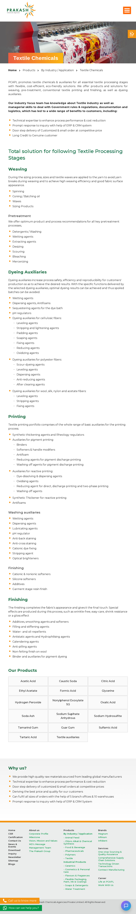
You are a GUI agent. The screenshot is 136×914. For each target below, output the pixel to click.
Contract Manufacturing (111, 870)
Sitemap (13, 860)
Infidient (102, 841)
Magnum (103, 834)
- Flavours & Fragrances (77, 875)
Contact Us (14, 841)
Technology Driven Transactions (108, 865)
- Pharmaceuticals (74, 851)
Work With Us (105, 885)
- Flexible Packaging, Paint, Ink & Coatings (75, 880)
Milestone (34, 837)
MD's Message (37, 844)
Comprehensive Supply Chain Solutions (111, 859)
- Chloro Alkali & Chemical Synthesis (78, 842)
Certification (15, 837)
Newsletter (14, 857)
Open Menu (127, 10)
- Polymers (70, 854)
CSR (10, 834)
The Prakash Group (39, 851)
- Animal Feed (71, 837)
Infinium (102, 837)
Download (14, 850)
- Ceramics (69, 866)
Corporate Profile (38, 834)
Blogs (11, 864)
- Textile (68, 858)
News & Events (12, 845)
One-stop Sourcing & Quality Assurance (110, 853)
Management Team (40, 847)
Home (12, 70)
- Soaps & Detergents (76, 885)
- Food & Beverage (74, 847)
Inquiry (12, 853)
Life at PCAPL (106, 881)
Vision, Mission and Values (43, 841)
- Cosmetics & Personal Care (77, 870)
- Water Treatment (74, 889)
